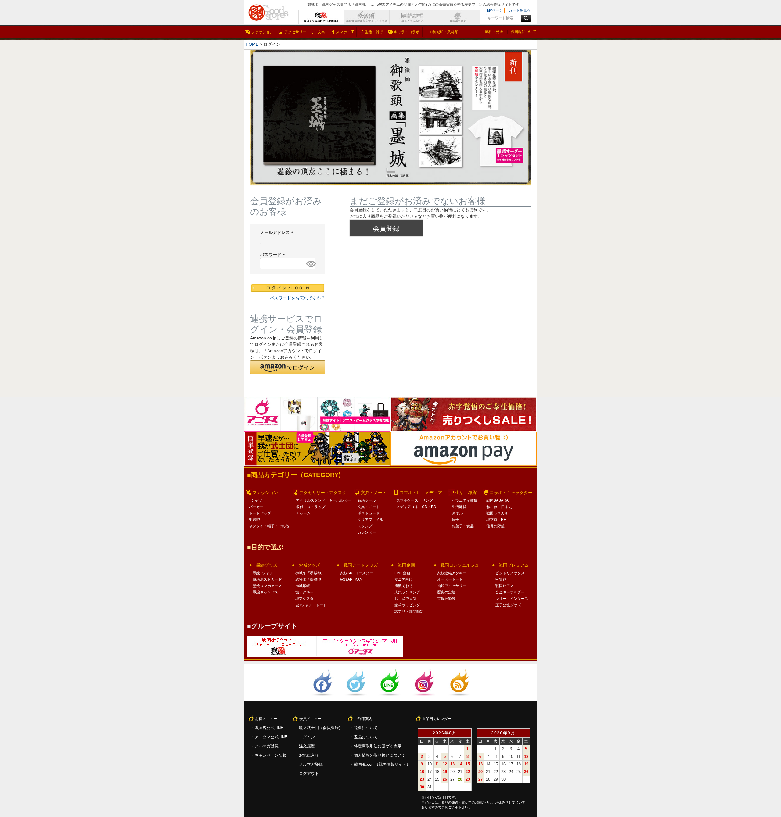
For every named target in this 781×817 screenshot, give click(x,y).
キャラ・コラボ (406, 32)
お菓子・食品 (463, 526)
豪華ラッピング (407, 605)
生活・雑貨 (374, 32)
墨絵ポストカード (267, 579)
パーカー (256, 507)
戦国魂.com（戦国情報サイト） (382, 764)
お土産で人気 (405, 599)
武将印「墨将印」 (310, 579)
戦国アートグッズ (361, 565)
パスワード (273, 254)
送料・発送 (494, 32)
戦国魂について (523, 32)
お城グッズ (309, 565)
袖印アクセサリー (451, 586)
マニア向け (403, 579)
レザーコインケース (511, 599)
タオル (457, 513)
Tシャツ (255, 500)
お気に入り (309, 755)
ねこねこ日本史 (499, 507)
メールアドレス (277, 232)
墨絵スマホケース (267, 586)
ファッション (262, 32)
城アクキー (304, 592)
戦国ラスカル (497, 513)
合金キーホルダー (510, 592)
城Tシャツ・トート (311, 605)
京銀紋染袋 (446, 599)
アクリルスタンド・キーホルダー (323, 500)
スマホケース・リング (414, 500)
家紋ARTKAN (351, 579)
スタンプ (365, 526)
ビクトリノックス (510, 573)
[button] (287, 367)
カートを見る (520, 10)
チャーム (303, 513)
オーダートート (450, 579)
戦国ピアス (504, 586)
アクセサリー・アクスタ (322, 492)
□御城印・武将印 (444, 32)
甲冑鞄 (254, 520)
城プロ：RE (496, 520)
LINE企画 (402, 573)
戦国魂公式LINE (269, 728)
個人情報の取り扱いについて (379, 755)
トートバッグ (260, 513)
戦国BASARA (497, 500)
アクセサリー (295, 32)
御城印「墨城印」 (310, 573)
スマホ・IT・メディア (421, 492)
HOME (252, 44)
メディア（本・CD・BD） (418, 507)
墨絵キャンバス (265, 592)
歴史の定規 (446, 592)
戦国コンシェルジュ (460, 565)
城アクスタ (304, 599)
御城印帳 (302, 586)
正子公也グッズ (508, 605)
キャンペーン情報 (270, 755)
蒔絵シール (367, 500)
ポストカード (369, 513)
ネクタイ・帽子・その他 (269, 526)
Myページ (495, 10)
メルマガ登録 (267, 746)
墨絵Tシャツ (263, 573)
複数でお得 (403, 586)
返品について (366, 737)
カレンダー (367, 532)
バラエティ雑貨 (464, 500)
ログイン (307, 737)
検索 (526, 18)
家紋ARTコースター (356, 573)
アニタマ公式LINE (271, 737)
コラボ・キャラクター (511, 492)
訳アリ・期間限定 (409, 611)
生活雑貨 (459, 507)
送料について (366, 728)
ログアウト (309, 773)
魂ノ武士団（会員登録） (321, 728)
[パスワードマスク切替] (309, 263)
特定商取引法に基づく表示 (377, 746)
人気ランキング (407, 592)
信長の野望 (495, 526)
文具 (321, 32)
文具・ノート (374, 492)
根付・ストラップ (310, 507)
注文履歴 (307, 746)
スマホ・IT (345, 32)
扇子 (455, 520)
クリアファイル (370, 520)
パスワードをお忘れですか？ (297, 298)
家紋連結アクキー (451, 573)
